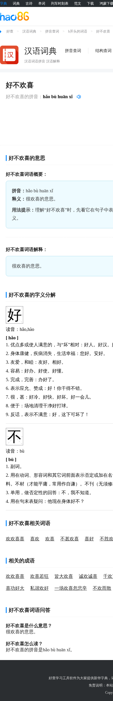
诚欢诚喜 (88, 576)
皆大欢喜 (63, 576)
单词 (41, 3)
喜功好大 (15, 588)
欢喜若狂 (39, 576)
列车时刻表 (59, 3)
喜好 (89, 538)
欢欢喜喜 (15, 538)
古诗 (28, 3)
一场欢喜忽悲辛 (70, 588)
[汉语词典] (9, 55)
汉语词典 (29, 31)
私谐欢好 (39, 588)
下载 (90, 3)
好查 (9, 31)
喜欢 (34, 538)
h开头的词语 (77, 31)
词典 (16, 3)
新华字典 (101, 678)
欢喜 (49, 538)
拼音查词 (52, 31)
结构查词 (103, 51)
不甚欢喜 (69, 538)
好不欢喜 (103, 31)
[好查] (14, 16)
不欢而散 (102, 588)
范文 (77, 3)
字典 (3, 3)
